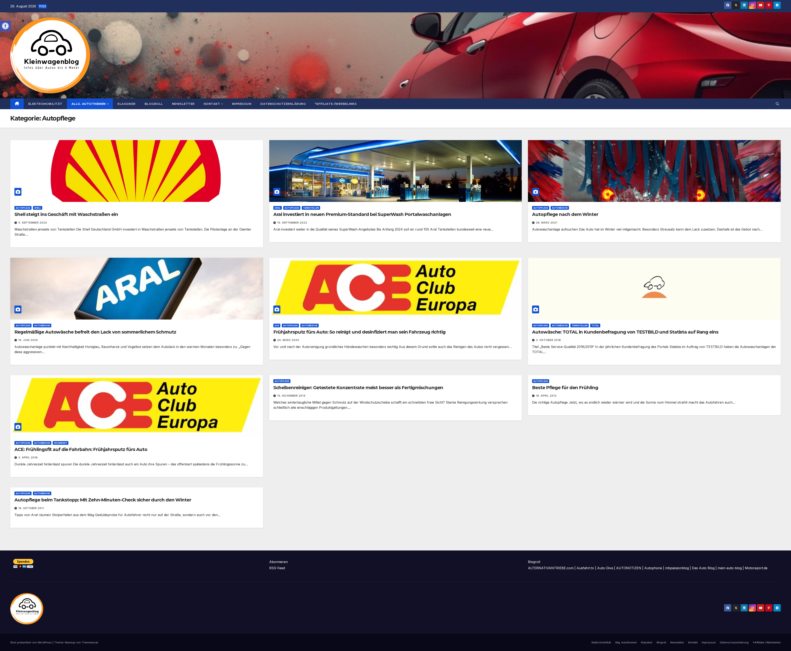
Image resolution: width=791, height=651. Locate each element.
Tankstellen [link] (311, 208)
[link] (5, 26)
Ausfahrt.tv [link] (585, 568)
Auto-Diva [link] (605, 568)
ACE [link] (277, 325)
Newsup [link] (70, 642)
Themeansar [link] (90, 642)
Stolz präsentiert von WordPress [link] (31, 642)
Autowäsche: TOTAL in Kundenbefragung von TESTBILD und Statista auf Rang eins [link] (625, 332)
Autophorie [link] (653, 568)
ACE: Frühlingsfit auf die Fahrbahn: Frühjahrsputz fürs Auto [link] (80, 449)
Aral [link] (278, 208)
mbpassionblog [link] (677, 568)
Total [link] (595, 325)
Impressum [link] (242, 104)
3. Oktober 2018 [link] (548, 340)
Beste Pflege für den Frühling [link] (565, 387)
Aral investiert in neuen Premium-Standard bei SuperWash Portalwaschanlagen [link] (362, 214)
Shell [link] (37, 208)
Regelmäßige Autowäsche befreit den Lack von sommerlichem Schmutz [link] (95, 332)
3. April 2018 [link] (28, 457)
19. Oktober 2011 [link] (31, 508)
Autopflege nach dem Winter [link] (565, 214)
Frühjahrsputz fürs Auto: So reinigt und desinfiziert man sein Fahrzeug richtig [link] (359, 332)
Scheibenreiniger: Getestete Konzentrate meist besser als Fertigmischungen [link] (358, 387)
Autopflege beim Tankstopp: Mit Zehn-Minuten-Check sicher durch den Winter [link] (102, 500)
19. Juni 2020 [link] (28, 340)
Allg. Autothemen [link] (89, 104)
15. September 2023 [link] (292, 222)
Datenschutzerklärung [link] (283, 104)
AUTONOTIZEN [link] (628, 568)
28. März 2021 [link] (546, 222)
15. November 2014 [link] (291, 395)
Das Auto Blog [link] (703, 568)
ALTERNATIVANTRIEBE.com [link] (550, 568)
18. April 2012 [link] (546, 395)
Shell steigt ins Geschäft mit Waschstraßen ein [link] (66, 214)
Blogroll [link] (154, 104)
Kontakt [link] (212, 104)
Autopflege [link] (23, 208)
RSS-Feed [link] (277, 568)
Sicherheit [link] (60, 443)
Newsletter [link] (183, 104)
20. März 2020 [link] (288, 340)
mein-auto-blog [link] (730, 568)
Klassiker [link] (126, 104)
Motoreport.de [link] (756, 568)
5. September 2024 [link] (32, 222)
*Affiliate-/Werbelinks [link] (336, 104)
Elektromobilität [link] (45, 104)
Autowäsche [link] (560, 208)
